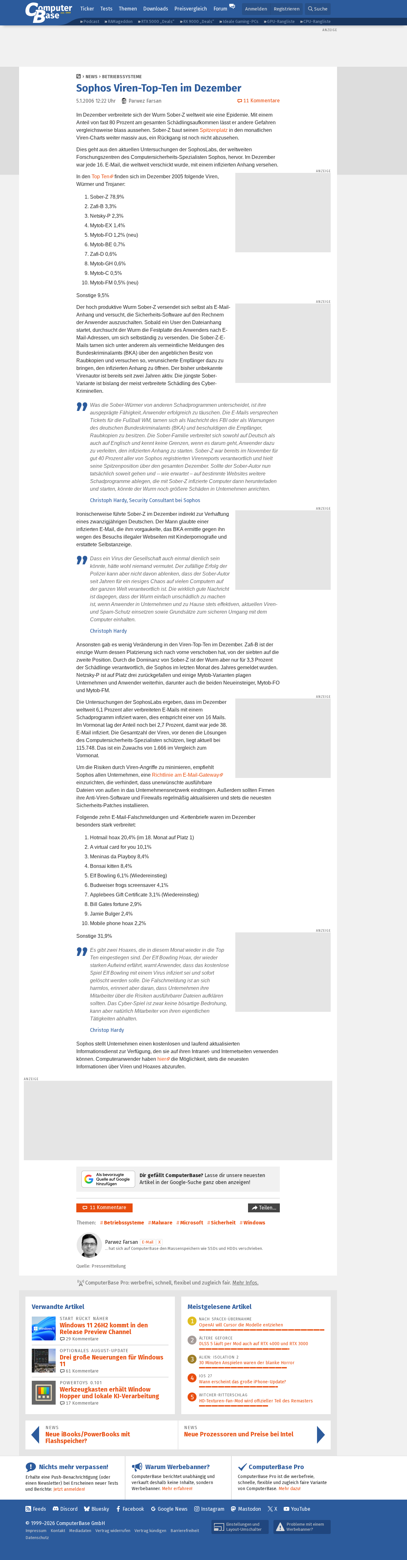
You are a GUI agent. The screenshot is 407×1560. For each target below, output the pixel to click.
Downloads (155, 9)
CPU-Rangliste (317, 21)
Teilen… (267, 1208)
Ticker (87, 9)
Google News (173, 1509)
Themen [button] (128, 9)
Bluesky (100, 1509)
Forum (220, 9)
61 (82, 1371)
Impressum (35, 1530)
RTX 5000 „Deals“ (157, 21)
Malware (162, 1223)
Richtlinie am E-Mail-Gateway (185, 775)
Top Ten (100, 176)
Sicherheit (223, 1223)
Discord (69, 1509)
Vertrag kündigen (150, 1530)
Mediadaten (80, 1530)
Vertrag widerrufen (112, 1530)
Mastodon (249, 1509)
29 (82, 1339)
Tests (106, 9)
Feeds (39, 1509)
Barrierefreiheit (184, 1530)
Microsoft (191, 1223)
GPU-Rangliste (281, 21)
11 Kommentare (106, 1207)
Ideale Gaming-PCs (241, 21)
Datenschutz (37, 1537)
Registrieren (287, 9)
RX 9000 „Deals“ (198, 21)
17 (82, 1403)
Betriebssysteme (122, 76)
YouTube (300, 1509)
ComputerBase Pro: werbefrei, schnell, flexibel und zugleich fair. (171, 1283)
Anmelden (256, 9)
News (92, 76)
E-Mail (148, 1242)
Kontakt (58, 1530)
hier (161, 1059)
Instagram (212, 1509)
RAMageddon (120, 21)
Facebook (133, 1509)
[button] (318, 9)
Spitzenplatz (214, 130)
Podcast (91, 21)
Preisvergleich (190, 9)
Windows (254, 1223)
